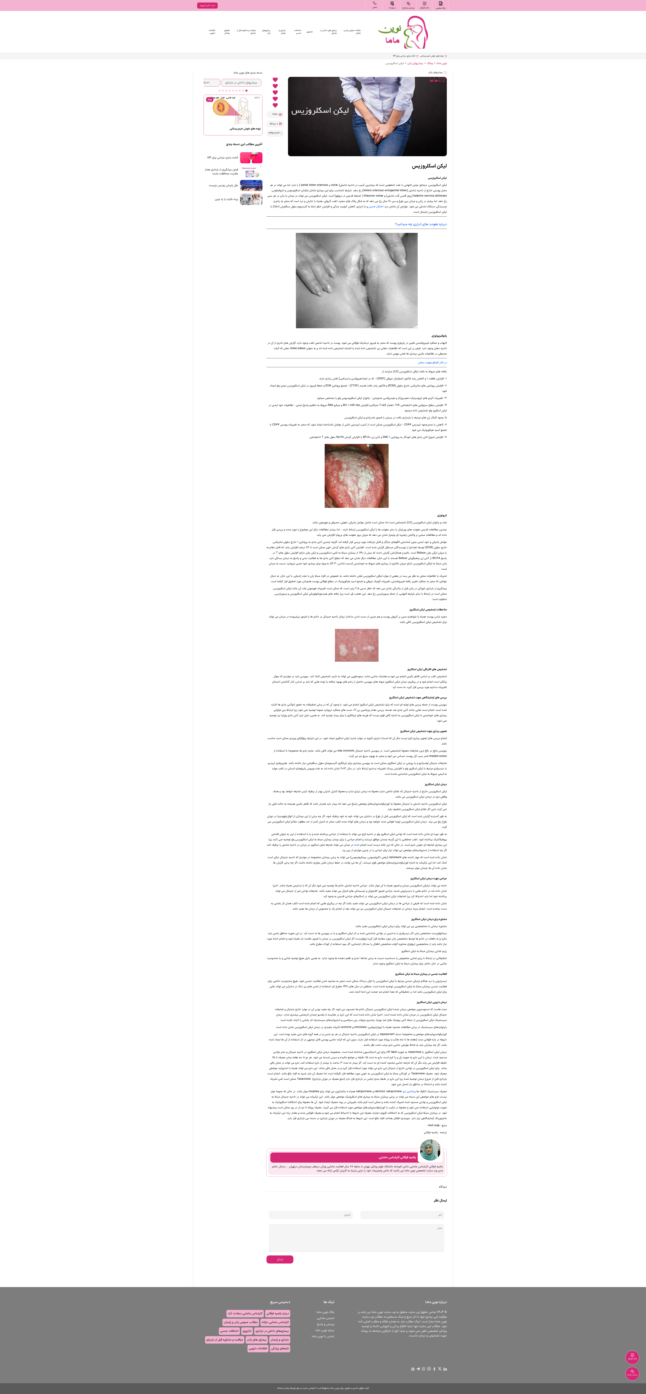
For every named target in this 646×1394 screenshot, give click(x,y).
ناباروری (310, 31)
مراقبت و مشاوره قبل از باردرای (224, 1340)
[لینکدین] (445, 1369)
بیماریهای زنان (415, 63)
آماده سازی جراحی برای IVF (404, 56)
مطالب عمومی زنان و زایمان (241, 1322)
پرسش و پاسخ (325, 1324)
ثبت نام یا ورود (207, 5)
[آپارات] (413, 1369)
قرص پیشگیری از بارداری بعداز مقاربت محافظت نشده (221, 172)
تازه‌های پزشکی (227, 32)
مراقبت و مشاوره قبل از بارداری (246, 32)
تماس (374, 7)
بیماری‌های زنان (266, 32)
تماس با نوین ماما (323, 1336)
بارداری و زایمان (282, 32)
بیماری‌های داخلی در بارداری (272, 1331)
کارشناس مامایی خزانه (275, 1322)
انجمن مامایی (325, 1318)
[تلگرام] (418, 1368)
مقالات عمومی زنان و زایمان (352, 32)
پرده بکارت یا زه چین (226, 199)
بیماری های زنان (256, 1340)
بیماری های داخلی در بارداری (328, 32)
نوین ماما (441, 63)
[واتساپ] (423, 1368)
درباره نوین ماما (324, 1330)
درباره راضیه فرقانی (277, 1313)
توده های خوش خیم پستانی (431, 56)
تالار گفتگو (632, 1358)
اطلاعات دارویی (212, 32)
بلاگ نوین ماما (325, 1312)
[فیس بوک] (434, 1369)
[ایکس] (439, 1368)
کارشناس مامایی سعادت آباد (245, 1313)
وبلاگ (430, 63)
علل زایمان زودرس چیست (223, 185)
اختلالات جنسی (297, 32)
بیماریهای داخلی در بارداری (241, 82)
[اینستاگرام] (429, 1368)
